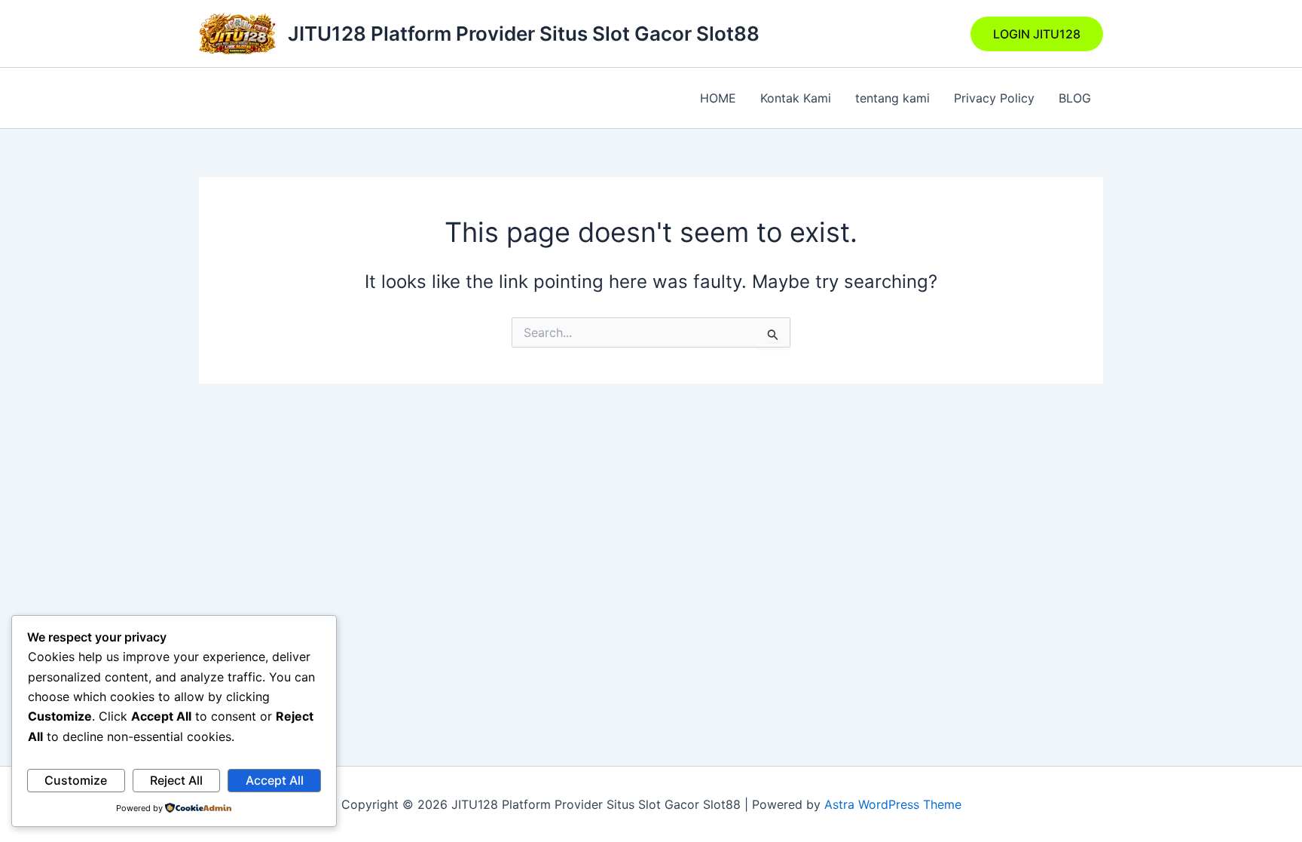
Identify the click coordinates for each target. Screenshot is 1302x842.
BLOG (1075, 98)
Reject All (176, 780)
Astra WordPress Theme (892, 804)
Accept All (275, 780)
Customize (75, 780)
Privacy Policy (994, 98)
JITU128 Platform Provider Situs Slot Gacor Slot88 (524, 33)
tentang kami (892, 98)
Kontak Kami (795, 98)
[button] (1036, 34)
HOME (718, 98)
